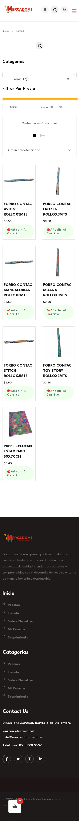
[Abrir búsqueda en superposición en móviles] (55, 9)
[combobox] (39, 75)
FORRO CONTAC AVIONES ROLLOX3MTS (18, 209)
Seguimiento (18, 637)
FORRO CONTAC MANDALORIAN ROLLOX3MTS (18, 290)
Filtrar (13, 107)
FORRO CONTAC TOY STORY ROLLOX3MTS (57, 371)
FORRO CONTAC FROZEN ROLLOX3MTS (57, 209)
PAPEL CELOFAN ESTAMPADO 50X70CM (18, 451)
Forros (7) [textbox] (38, 79)
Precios (14, 605)
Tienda (13, 613)
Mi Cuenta (16, 629)
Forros (20, 31)
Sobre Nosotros (21, 621)
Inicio (7, 31)
